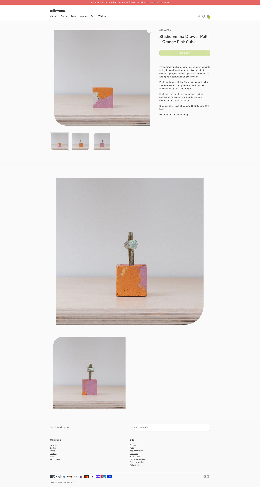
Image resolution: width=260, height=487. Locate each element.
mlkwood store (69, 482)
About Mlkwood (136, 451)
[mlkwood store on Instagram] (208, 476)
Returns (133, 448)
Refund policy (135, 465)
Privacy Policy (136, 456)
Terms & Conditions (138, 459)
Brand (74, 16)
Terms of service (137, 462)
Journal (83, 16)
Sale (93, 16)
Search (133, 445)
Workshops (103, 16)
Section (64, 16)
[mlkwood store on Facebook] (205, 476)
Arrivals (53, 16)
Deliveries (134, 454)
